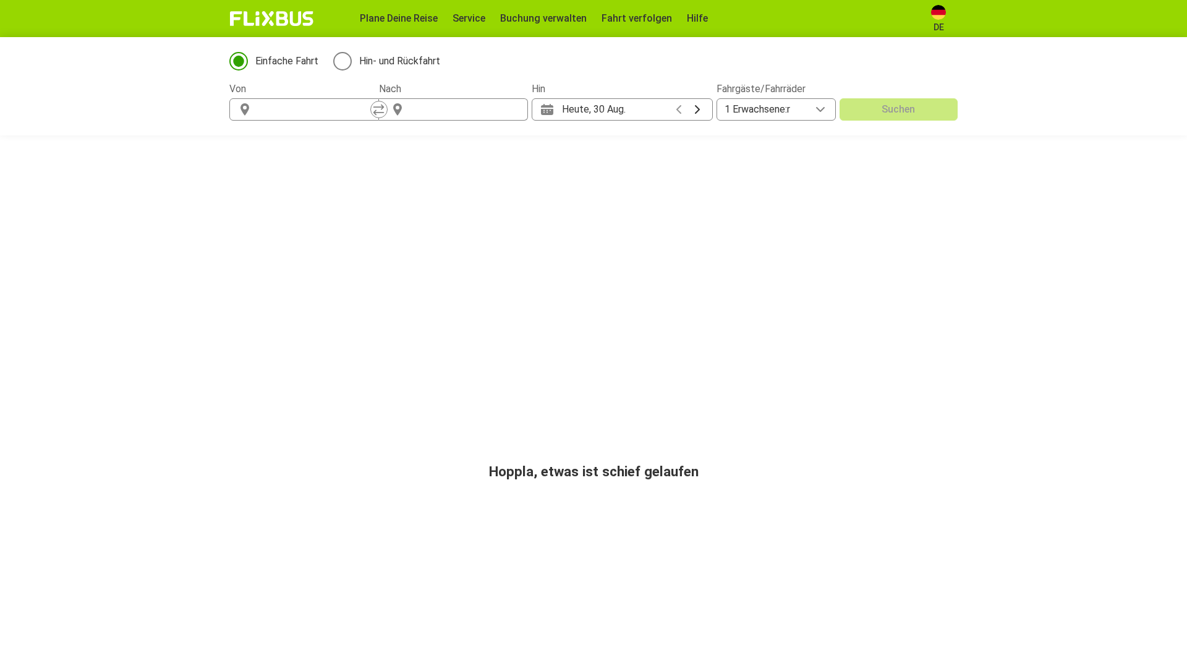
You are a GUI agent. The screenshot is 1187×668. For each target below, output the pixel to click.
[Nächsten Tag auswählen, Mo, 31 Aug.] (697, 109)
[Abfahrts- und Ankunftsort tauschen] (379, 109)
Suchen (898, 109)
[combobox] (315, 109)
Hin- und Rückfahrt (399, 61)
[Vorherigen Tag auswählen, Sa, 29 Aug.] (678, 109)
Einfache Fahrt (286, 61)
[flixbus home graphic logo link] (271, 18)
